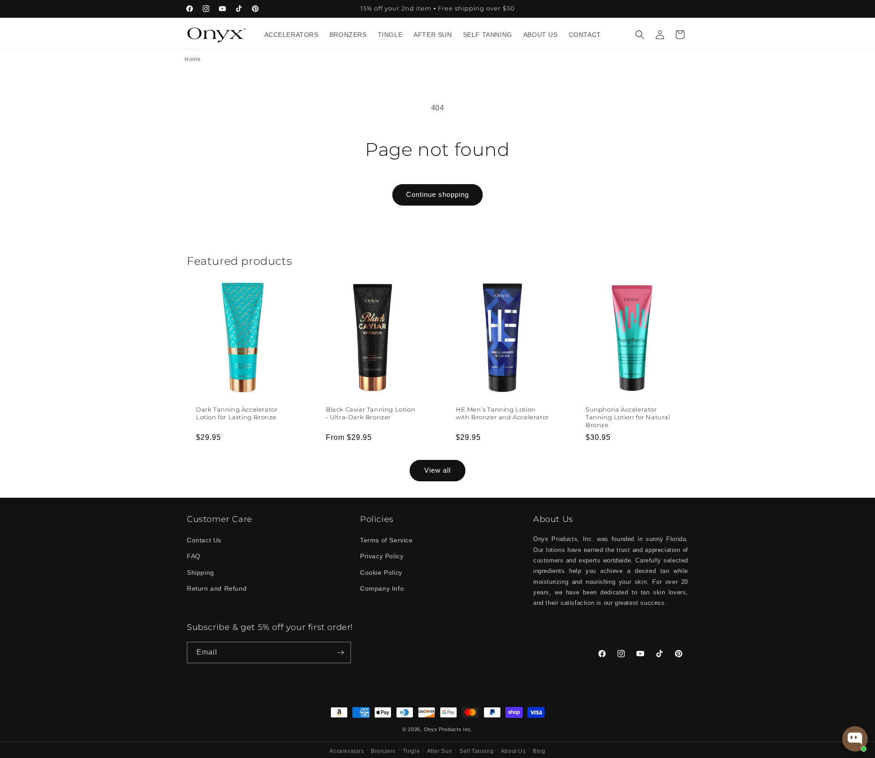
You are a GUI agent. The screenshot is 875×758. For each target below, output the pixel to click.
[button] (640, 35)
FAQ (194, 556)
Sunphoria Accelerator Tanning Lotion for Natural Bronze (628, 417)
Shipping (200, 572)
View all (437, 470)
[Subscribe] (340, 652)
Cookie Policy (381, 572)
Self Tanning (476, 751)
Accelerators (346, 751)
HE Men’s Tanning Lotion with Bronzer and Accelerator (502, 413)
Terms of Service (386, 540)
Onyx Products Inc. (448, 729)
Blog (539, 751)
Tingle (411, 751)
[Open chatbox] (855, 739)
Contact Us (204, 540)
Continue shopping (437, 194)
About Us (513, 751)
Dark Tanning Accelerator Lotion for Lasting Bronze (237, 413)
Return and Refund (217, 588)
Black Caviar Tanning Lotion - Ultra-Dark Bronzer (370, 413)
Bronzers (383, 751)
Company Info (382, 588)
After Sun (439, 751)
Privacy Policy (381, 556)
